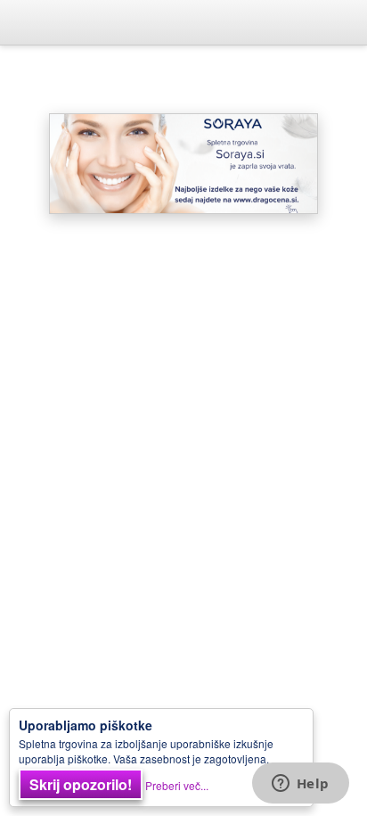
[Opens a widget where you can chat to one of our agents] (300, 784)
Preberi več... (176, 785)
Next (317, 163)
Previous (50, 163)
